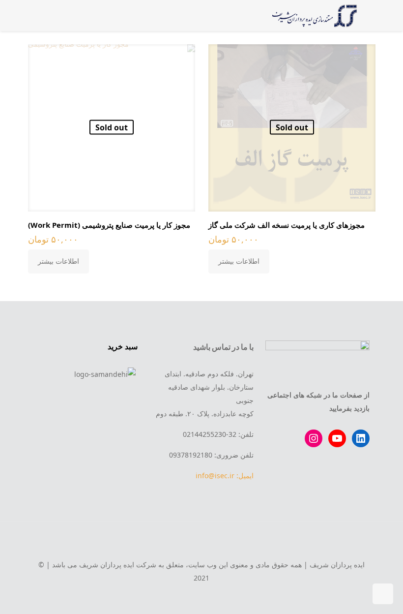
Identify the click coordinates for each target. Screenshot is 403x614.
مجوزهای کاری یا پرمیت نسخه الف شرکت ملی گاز (286, 225)
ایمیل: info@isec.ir (225, 475)
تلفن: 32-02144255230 (218, 434)
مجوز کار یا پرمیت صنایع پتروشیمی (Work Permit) (109, 225)
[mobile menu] (51, 15)
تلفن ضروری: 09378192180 (211, 455)
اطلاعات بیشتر (238, 261)
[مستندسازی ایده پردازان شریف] (313, 15)
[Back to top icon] (201, 542)
